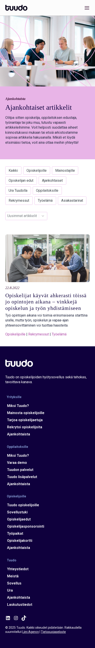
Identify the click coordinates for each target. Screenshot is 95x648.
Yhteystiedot (17, 569)
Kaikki (13, 170)
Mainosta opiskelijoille (25, 413)
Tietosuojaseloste (53, 632)
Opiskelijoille (37, 170)
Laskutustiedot (19, 604)
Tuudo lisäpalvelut (22, 477)
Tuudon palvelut (20, 470)
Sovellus (14, 583)
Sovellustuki (17, 512)
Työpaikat (15, 533)
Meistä (13, 576)
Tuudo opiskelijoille (23, 505)
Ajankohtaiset (52, 180)
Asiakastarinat (72, 200)
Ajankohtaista (18, 434)
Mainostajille (65, 170)
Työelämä (45, 200)
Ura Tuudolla (18, 190)
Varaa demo (17, 463)
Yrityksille (14, 397)
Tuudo (11, 560)
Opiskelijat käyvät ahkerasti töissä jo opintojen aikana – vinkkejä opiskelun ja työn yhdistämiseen (46, 302)
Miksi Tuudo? (18, 406)
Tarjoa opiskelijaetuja (25, 420)
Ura (10, 590)
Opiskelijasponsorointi (25, 526)
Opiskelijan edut (21, 180)
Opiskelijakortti (19, 540)
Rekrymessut (19, 200)
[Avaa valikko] (86, 8)
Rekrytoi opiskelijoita (24, 427)
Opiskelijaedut (19, 519)
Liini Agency (30, 632)
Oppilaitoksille (47, 190)
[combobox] (22, 216)
